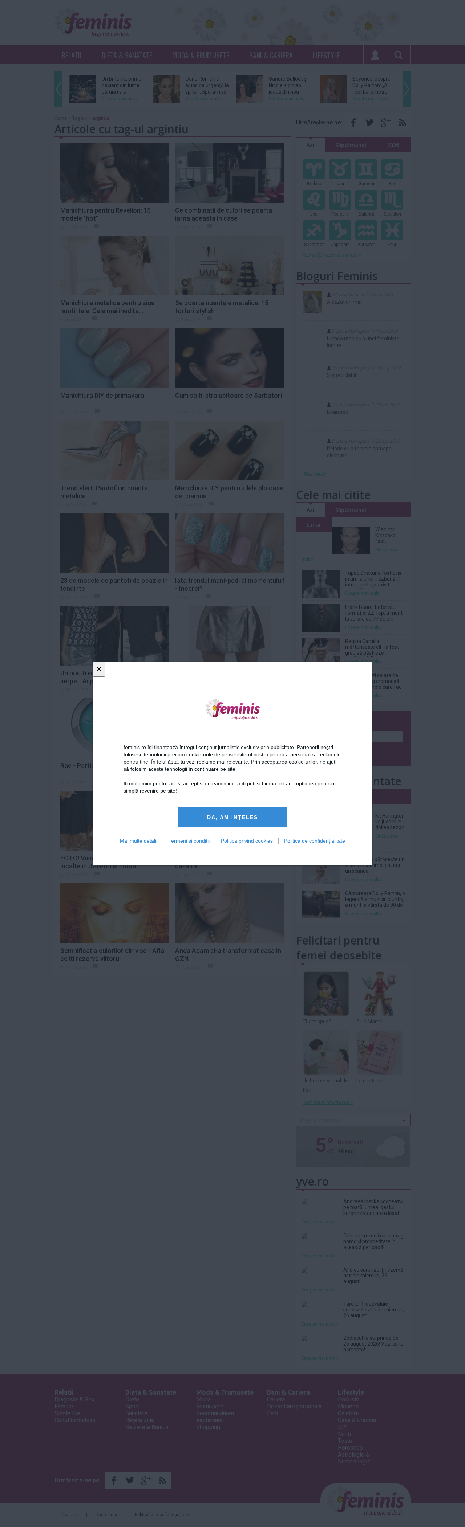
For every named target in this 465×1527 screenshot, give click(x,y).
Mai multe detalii (138, 841)
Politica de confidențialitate (314, 841)
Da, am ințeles (232, 817)
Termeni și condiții (189, 841)
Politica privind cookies (247, 841)
